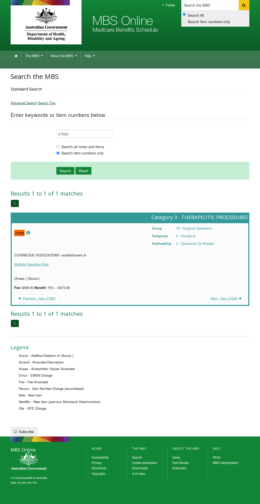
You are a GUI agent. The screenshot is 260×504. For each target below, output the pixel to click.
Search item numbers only (82, 152)
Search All (196, 15)
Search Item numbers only (209, 21)
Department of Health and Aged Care (46, 24)
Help (88, 55)
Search (65, 170)
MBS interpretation (225, 462)
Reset (83, 170)
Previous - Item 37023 (38, 298)
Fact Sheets (180, 462)
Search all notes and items (82, 146)
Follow (170, 5)
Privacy (97, 462)
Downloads (140, 468)
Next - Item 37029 (224, 298)
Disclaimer (99, 468)
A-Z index (138, 473)
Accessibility (100, 457)
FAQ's (217, 457)
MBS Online (42, 461)
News (176, 457)
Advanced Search (24, 102)
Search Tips (47, 102)
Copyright (98, 473)
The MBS (32, 55)
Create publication (144, 462)
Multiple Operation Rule (31, 264)
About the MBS (62, 55)
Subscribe (26, 431)
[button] (250, 496)
